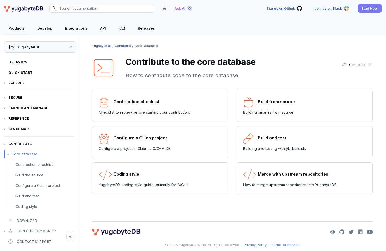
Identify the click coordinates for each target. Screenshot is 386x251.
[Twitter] (351, 232)
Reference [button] (18, 119)
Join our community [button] (36, 231)
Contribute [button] (357, 64)
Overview (17, 62)
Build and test (27, 196)
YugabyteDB (101, 46)
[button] (370, 8)
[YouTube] (370, 232)
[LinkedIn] (360, 232)
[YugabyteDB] (23, 8)
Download (27, 221)
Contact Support (34, 242)
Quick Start (20, 73)
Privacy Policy (255, 245)
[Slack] (332, 232)
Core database (25, 154)
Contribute (20, 144)
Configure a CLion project (37, 185)
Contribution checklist (34, 164)
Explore (16, 83)
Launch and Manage (28, 108)
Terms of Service (286, 245)
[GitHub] (341, 232)
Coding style (26, 206)
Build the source (29, 175)
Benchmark (19, 129)
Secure (15, 98)
